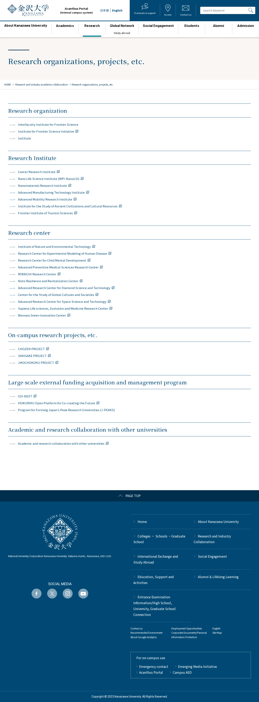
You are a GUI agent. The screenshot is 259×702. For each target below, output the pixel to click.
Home (142, 521)
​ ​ (25, 27)
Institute (24, 138)
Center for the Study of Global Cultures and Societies (56, 294)
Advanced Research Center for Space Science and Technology (62, 301)
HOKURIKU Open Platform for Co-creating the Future (56, 403)
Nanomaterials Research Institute (42, 185)
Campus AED (182, 672)
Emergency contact (153, 666)
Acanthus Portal (76, 10)
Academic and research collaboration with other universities (61, 443)
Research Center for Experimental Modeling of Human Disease (62, 253)
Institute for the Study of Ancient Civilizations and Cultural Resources (68, 206)
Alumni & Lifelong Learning (218, 576)
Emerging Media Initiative (197, 666)
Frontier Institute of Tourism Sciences (45, 213)
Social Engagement (212, 556)
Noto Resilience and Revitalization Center (48, 281)
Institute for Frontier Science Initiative (46, 131)
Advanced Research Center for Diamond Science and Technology (64, 288)
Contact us (136, 628)
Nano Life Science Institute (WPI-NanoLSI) (48, 178)
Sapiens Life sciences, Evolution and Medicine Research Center (63, 308)
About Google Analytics (144, 637)
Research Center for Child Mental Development (52, 260)
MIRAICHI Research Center (37, 274)
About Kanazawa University (218, 521)
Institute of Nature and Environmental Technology (54, 246)
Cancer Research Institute (36, 172)
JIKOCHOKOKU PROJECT (36, 362)
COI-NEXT (25, 396)
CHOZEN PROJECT (31, 349)
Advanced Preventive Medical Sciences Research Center (58, 267)
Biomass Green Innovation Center (42, 315)
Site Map (217, 632)
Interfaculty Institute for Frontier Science (48, 124)
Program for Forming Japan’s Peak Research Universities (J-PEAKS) (66, 410)
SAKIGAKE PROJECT (32, 356)
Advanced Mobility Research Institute (45, 199)
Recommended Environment (146, 632)
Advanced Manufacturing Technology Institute (51, 192)
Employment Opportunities (186, 628)
